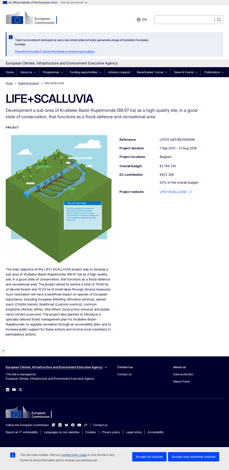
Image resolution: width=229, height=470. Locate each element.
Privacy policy (111, 443)
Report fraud (181, 392)
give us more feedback (67, 360)
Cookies (90, 443)
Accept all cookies (149, 457)
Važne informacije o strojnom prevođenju (68, 51)
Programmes (51, 72)
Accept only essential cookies (194, 457)
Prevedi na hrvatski (27, 51)
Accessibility (156, 443)
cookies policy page (74, 455)
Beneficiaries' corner (150, 72)
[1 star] (20, 359)
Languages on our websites (61, 443)
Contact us (124, 385)
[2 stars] (22, 359)
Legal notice (134, 443)
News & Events (184, 72)
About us (26, 72)
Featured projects (28, 83)
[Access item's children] (36, 72)
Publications (212, 72)
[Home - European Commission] (35, 18)
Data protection (183, 385)
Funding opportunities (84, 72)
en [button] (144, 19)
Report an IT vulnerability (22, 443)
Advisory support (119, 72)
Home (10, 72)
